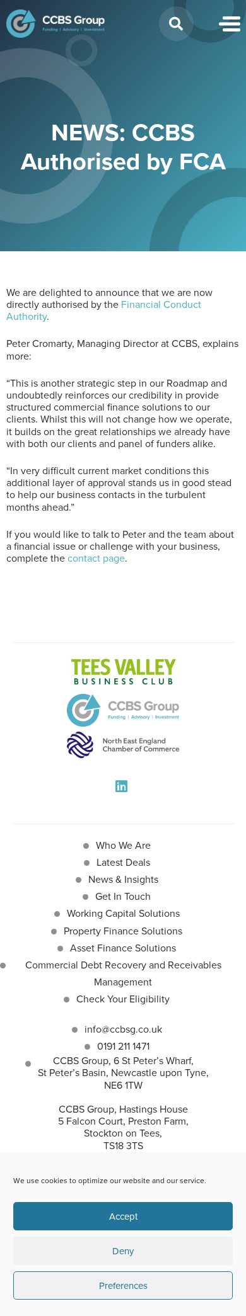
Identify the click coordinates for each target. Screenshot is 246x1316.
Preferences (123, 1286)
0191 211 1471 (123, 1046)
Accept (123, 1216)
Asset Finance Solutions (123, 948)
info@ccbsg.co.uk (123, 1029)
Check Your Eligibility (123, 999)
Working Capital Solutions (123, 913)
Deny (123, 1251)
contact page (96, 558)
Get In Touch (123, 896)
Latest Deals (123, 862)
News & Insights (123, 879)
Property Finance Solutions (123, 931)
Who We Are (123, 845)
